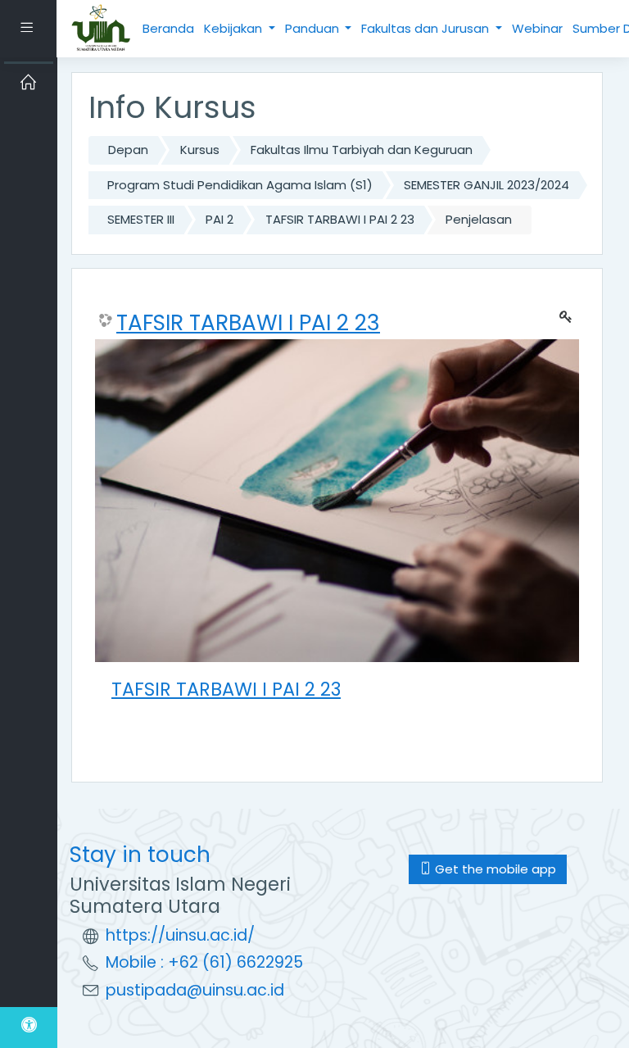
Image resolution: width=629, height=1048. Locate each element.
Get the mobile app (494, 869)
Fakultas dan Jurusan (426, 28)
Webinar (537, 28)
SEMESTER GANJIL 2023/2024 (486, 184)
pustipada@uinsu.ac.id (195, 990)
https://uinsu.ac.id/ (180, 935)
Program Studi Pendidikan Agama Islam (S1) (240, 184)
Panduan (313, 28)
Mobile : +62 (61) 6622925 (204, 962)
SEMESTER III (140, 219)
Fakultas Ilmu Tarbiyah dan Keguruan (362, 149)
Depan (128, 149)
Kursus (199, 149)
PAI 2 (219, 219)
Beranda (168, 28)
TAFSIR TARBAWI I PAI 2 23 (339, 219)
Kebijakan (234, 28)
